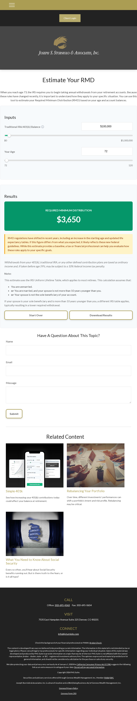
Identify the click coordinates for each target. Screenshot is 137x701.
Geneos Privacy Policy (68, 688)
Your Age (9, 151)
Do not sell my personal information (89, 667)
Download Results (101, 315)
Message (11, 382)
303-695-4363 (62, 605)
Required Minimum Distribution (68, 210)
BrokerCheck (96, 643)
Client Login (70, 18)
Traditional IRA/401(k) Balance (22, 126)
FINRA (106, 678)
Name (9, 341)
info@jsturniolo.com (68, 634)
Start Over (36, 315)
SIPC (112, 678)
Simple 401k (14, 491)
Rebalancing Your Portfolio (86, 491)
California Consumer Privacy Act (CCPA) (94, 664)
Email (9, 362)
